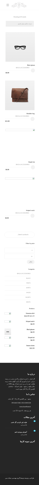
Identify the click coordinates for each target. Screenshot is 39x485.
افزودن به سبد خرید (33, 70)
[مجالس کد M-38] (20, 459)
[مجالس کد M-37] (10, 459)
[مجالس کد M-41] (20, 449)
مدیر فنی (23, 425)
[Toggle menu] (7, 5)
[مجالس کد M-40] (10, 449)
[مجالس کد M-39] (30, 459)
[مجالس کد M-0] (30, 449)
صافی (30, 262)
